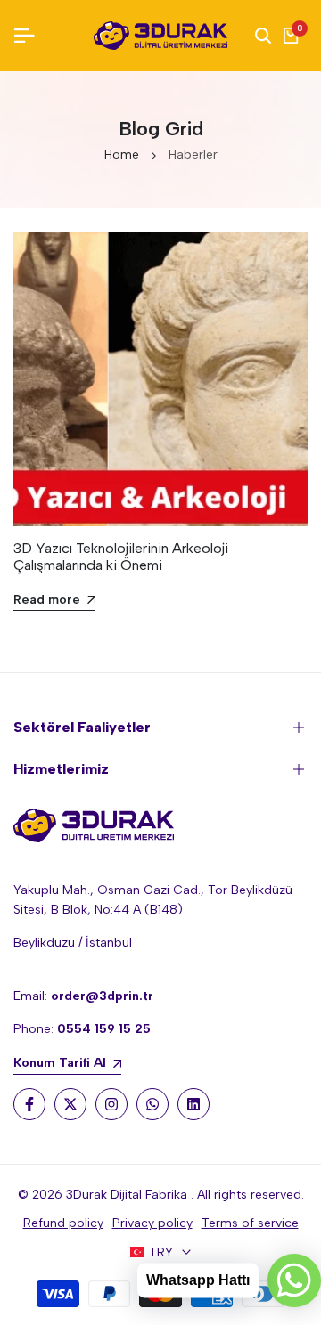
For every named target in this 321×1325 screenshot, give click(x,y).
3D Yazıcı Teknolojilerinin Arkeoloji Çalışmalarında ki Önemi (120, 556)
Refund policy (63, 1223)
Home (121, 154)
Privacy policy (152, 1223)
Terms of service (250, 1223)
